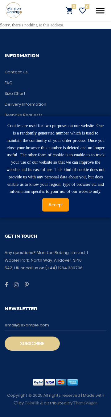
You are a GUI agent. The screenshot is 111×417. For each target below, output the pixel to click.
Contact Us (16, 72)
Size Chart (15, 93)
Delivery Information (25, 104)
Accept (55, 204)
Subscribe (32, 343)
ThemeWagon (85, 403)
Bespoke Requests (24, 115)
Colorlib (32, 403)
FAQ (9, 83)
